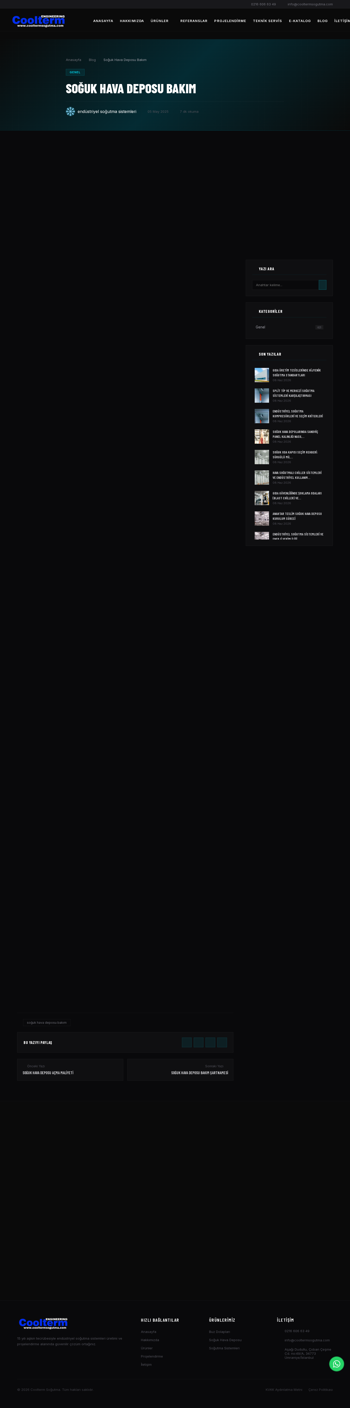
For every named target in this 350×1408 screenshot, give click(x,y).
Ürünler (160, 21)
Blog (322, 21)
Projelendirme (230, 21)
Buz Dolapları (219, 1332)
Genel (75, 72)
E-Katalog (300, 21)
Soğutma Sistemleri (224, 1348)
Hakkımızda (132, 21)
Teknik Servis (267, 21)
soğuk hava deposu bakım (47, 1022)
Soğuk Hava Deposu (225, 1340)
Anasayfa (103, 21)
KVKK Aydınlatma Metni (284, 1390)
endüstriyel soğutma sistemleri (107, 111)
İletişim (146, 1364)
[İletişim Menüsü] (337, 1364)
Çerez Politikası (320, 1390)
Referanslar (194, 21)
